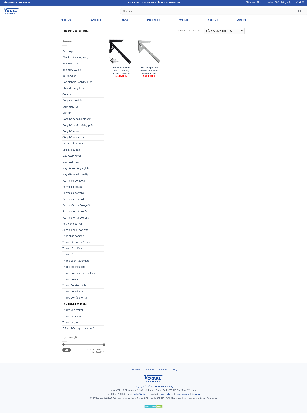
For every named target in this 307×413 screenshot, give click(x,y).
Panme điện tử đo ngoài (76, 205)
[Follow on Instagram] (297, 2)
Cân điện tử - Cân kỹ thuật (77, 82)
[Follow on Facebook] (294, 2)
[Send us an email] (303, 2)
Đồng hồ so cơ (70, 131)
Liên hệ (269, 2)
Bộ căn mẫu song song (75, 57)
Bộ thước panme (72, 69)
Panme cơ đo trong (73, 193)
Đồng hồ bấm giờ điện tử (76, 119)
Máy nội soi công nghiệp (76, 168)
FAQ (277, 2)
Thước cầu (68, 254)
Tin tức (260, 2)
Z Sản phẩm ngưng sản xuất (78, 328)
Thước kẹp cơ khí (72, 310)
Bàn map (67, 51)
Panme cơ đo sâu (72, 187)
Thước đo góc (70, 279)
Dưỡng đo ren (70, 106)
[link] (121, 61)
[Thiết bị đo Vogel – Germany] (11, 11)
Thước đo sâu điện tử (74, 297)
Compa (66, 94)
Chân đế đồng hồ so (73, 88)
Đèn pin (66, 112)
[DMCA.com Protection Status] (153, 406)
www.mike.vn (167, 394)
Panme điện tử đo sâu (74, 211)
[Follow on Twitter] (300, 2)
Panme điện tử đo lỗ (73, 199)
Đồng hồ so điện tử (73, 137)
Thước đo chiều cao (73, 266)
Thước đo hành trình (74, 285)
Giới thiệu (250, 2)
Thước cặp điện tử (73, 248)
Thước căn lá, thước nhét (76, 242)
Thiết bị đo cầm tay (73, 236)
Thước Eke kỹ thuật (74, 304)
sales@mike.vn (141, 394)
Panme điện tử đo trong (75, 217)
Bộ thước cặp (70, 63)
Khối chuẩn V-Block (73, 143)
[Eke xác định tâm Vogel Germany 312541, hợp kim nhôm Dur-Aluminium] (121, 51)
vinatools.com (182, 394)
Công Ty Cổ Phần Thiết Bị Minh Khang (153, 386)
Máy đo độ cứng (71, 156)
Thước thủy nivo (71, 322)
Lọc (66, 350)
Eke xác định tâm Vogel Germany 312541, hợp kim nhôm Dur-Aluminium (121, 73)
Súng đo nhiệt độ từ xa (75, 230)
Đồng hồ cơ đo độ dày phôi (77, 125)
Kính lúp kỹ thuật (71, 149)
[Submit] (299, 11)
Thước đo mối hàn (72, 291)
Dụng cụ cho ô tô (72, 100)
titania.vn (196, 394)
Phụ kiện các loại (72, 223)
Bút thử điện (69, 76)
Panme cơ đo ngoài (73, 180)
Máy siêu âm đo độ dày (75, 174)
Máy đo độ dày (70, 162)
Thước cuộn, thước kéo (75, 260)
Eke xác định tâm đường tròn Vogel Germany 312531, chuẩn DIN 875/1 (149, 72)
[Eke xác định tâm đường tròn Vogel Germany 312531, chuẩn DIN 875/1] (149, 51)
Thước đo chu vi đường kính (78, 273)
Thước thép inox (71, 316)
